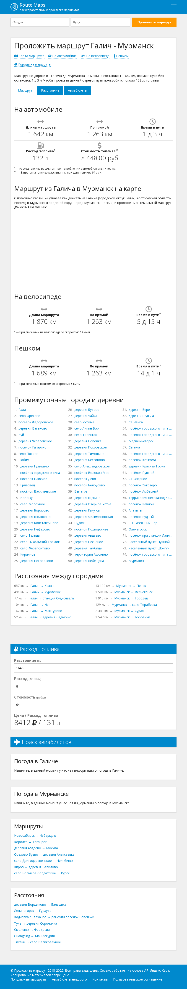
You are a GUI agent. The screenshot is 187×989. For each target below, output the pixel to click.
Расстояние (50, 90)
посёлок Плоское (33, 479)
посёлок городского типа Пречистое (42, 472)
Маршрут (25, 90)
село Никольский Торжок (40, 542)
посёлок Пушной (141, 472)
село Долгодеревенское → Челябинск (43, 860)
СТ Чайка (136, 422)
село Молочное (32, 504)
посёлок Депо (85, 479)
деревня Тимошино (89, 453)
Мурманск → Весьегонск (133, 592)
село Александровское (92, 466)
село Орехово (29, 416)
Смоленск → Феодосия (32, 929)
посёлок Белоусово (89, 485)
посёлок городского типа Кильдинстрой (151, 554)
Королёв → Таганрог (30, 842)
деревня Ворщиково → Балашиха (40, 904)
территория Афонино (91, 554)
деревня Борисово (34, 510)
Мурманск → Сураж (129, 611)
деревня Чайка (85, 416)
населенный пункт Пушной (149, 542)
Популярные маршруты (28, 979)
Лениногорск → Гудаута (32, 910)
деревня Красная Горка (147, 466)
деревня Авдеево (87, 535)
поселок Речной (141, 504)
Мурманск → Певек (131, 585)
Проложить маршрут (154, 22)
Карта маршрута (31, 56)
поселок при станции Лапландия (151, 535)
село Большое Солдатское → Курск (42, 873)
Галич (23, 409)
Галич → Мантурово (46, 611)
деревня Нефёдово (35, 529)
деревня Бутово (86, 409)
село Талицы (30, 535)
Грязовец (27, 485)
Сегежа (134, 447)
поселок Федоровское (35, 422)
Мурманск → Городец (131, 598)
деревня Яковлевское (35, 441)
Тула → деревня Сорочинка (35, 923)
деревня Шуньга (141, 416)
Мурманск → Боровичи (132, 617)
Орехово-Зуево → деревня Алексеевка (44, 854)
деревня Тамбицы (88, 548)
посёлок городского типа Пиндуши (151, 435)
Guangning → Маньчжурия (34, 936)
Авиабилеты (77, 90)
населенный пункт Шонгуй (149, 548)
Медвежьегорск (141, 441)
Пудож (79, 523)
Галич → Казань (42, 585)
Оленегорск (138, 529)
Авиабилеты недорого (69, 979)
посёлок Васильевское (38, 491)
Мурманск (136, 561)
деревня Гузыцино (34, 466)
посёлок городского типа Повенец (151, 428)
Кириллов (27, 554)
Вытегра (81, 491)
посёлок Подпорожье (91, 529)
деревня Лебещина (89, 561)
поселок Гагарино (32, 447)
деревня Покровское (90, 447)
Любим (23, 460)
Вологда (27, 498)
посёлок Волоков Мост (92, 472)
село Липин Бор (86, 428)
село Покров (28, 453)
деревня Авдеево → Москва (36, 848)
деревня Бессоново (89, 460)
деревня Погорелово (36, 561)
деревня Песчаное (88, 542)
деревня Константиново (39, 523)
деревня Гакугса (87, 510)
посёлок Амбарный (143, 491)
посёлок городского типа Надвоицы (151, 453)
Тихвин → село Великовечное (37, 942)
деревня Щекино (87, 498)
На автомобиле (64, 56)
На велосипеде (97, 56)
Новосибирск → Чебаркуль (35, 835)
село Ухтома (84, 422)
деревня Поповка (87, 441)
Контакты (100, 979)
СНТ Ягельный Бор (143, 523)
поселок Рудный (141, 516)
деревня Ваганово (32, 428)
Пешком (122, 56)
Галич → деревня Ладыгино (50, 617)
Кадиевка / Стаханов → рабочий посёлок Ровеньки (54, 917)
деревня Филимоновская (93, 516)
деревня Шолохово (35, 516)
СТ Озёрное (138, 479)
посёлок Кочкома (142, 460)
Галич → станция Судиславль (51, 598)
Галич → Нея (40, 604)
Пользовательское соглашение (137, 979)
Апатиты (135, 510)
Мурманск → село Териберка (134, 604)
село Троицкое (86, 435)
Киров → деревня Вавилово (36, 867)
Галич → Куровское (45, 592)
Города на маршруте (34, 64)
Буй (21, 435)
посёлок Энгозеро (143, 485)
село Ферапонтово (35, 548)
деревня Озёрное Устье (93, 504)
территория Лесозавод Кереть (151, 498)
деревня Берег (140, 409)
